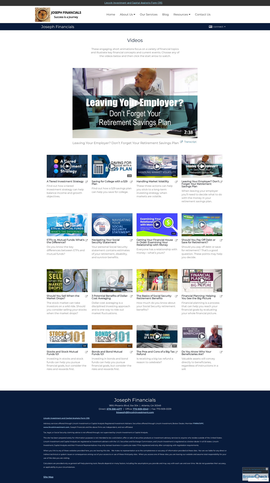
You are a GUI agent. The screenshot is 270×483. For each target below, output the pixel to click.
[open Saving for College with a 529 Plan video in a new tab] (131, 181)
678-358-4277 (114, 409)
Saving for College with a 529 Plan (110, 182)
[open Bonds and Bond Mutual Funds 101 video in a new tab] (131, 351)
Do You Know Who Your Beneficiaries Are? (196, 352)
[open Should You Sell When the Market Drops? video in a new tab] (86, 296)
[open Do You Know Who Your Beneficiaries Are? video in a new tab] (221, 351)
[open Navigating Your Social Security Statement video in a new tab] (131, 240)
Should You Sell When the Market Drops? (63, 297)
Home (110, 14)
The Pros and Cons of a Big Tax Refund (156, 352)
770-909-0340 (140, 409)
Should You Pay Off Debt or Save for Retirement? (198, 241)
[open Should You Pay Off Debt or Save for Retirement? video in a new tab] (221, 240)
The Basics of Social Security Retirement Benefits (154, 297)
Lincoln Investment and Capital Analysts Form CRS (133, 2)
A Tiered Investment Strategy (65, 181)
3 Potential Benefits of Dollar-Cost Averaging (110, 297)
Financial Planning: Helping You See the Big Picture (199, 297)
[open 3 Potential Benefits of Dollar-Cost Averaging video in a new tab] (131, 296)
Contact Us (202, 14)
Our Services (149, 14)
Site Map (48, 477)
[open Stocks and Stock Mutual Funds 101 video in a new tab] (86, 351)
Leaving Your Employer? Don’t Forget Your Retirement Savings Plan (200, 184)
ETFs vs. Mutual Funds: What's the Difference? (65, 241)
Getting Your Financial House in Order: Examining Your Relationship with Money (155, 242)
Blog (165, 14)
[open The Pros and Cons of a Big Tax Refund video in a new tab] (176, 351)
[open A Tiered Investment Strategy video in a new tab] (86, 181)
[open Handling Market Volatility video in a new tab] (176, 181)
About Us (126, 14)
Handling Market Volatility (153, 181)
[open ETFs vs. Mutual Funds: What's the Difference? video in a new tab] (86, 240)
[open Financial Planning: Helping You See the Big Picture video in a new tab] (221, 296)
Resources (180, 14)
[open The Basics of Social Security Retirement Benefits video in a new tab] (176, 296)
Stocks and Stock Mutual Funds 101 (62, 352)
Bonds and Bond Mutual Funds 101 (107, 352)
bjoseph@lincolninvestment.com (135, 412)
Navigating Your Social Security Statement (106, 241)
